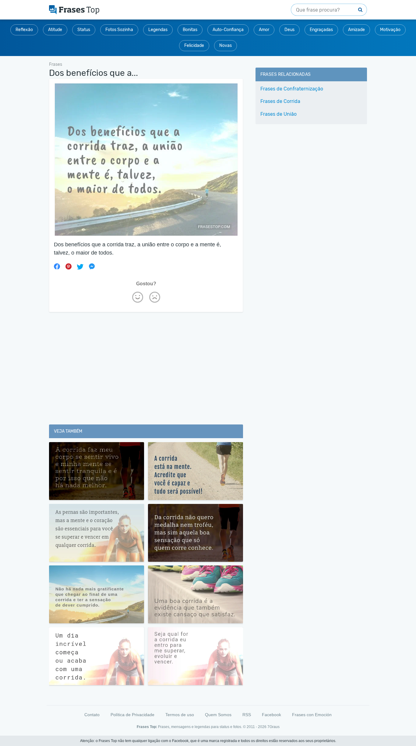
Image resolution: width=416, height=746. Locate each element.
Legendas (157, 29)
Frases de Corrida (280, 101)
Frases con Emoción (312, 714)
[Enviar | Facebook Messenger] (91, 266)
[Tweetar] (80, 266)
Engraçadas (321, 29)
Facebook (271, 714)
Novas (225, 45)
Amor (264, 29)
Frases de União (278, 114)
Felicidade (194, 45)
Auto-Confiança (228, 29)
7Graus (273, 727)
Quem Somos (218, 714)
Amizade (356, 29)
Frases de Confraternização (291, 89)
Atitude (55, 29)
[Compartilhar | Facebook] (57, 266)
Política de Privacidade (132, 714)
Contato (92, 714)
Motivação (390, 29)
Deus (289, 29)
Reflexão (24, 29)
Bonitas (190, 29)
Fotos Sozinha (119, 29)
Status (83, 29)
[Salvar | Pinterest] (68, 266)
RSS (246, 714)
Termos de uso (179, 714)
